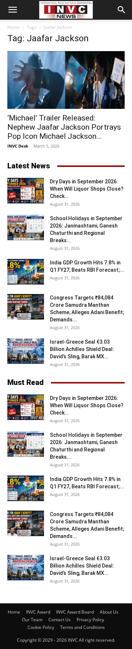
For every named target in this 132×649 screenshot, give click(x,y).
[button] (12, 10)
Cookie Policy (40, 627)
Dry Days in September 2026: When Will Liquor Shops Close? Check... (87, 189)
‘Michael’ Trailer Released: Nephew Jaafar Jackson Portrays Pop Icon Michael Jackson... (64, 127)
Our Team (32, 619)
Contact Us (59, 619)
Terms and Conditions (82, 627)
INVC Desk (17, 146)
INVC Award (38, 612)
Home (13, 27)
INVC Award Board (75, 612)
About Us (109, 612)
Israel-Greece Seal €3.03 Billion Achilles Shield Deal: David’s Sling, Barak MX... (82, 349)
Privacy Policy (90, 619)
